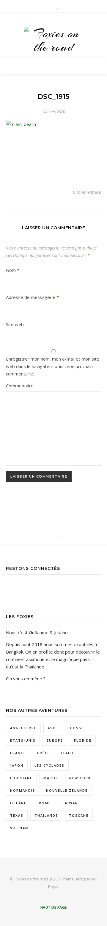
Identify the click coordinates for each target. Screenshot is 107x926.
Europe (55, 740)
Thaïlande (46, 815)
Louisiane (21, 778)
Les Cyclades (49, 765)
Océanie (19, 803)
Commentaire (20, 386)
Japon (16, 765)
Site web (15, 324)
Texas (16, 815)
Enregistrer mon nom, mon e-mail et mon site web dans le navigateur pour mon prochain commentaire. (52, 366)
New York (80, 778)
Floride (83, 740)
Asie (52, 728)
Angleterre (23, 728)
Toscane (79, 815)
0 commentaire (87, 192)
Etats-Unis (23, 740)
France (18, 753)
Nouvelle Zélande (67, 790)
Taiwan (70, 803)
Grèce (43, 753)
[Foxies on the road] (53, 40)
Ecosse (76, 728)
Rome (45, 803)
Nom (12, 270)
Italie (67, 753)
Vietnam (19, 828)
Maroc (50, 778)
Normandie (22, 790)
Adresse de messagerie (32, 297)
